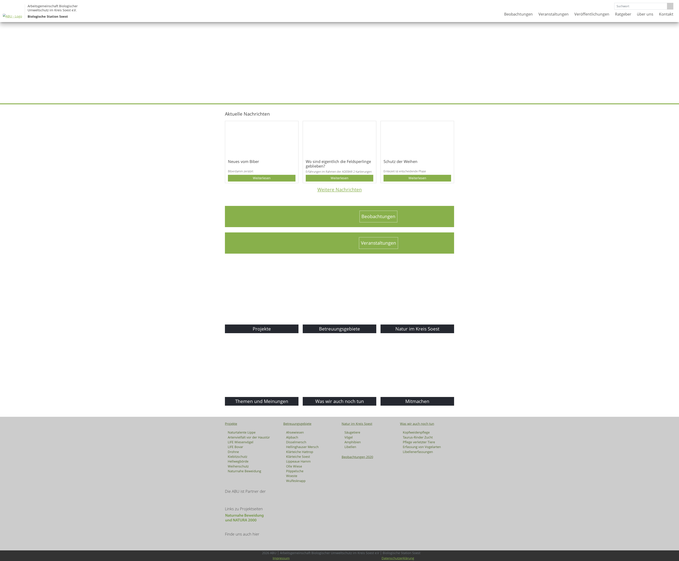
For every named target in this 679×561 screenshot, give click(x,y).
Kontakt (666, 14)
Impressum (281, 558)
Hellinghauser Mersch (302, 447)
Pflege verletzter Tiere (419, 442)
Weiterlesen (262, 178)
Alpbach (292, 437)
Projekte (231, 424)
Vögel (348, 437)
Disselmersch (296, 442)
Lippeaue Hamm (298, 461)
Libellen (350, 447)
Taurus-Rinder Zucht (418, 437)
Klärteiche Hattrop (299, 452)
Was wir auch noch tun (417, 424)
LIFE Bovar (235, 447)
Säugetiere (352, 432)
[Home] (497, 14)
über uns (645, 14)
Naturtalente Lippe (242, 432)
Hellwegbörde (238, 461)
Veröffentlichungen (591, 14)
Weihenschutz (238, 466)
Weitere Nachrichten (339, 189)
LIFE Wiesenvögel (240, 442)
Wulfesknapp (296, 481)
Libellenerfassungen (418, 452)
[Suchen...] (670, 6)
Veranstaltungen (553, 14)
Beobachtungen (518, 14)
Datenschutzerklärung (398, 558)
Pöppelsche (294, 471)
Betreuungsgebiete (297, 424)
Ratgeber (623, 14)
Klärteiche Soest (298, 456)
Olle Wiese (294, 466)
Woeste (291, 476)
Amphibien (352, 442)
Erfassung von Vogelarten (422, 447)
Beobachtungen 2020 (357, 457)
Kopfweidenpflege (416, 432)
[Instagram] (230, 541)
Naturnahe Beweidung (244, 471)
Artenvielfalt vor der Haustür (249, 437)
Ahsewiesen (295, 432)
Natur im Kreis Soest (357, 424)
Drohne (233, 452)
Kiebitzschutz (237, 456)
